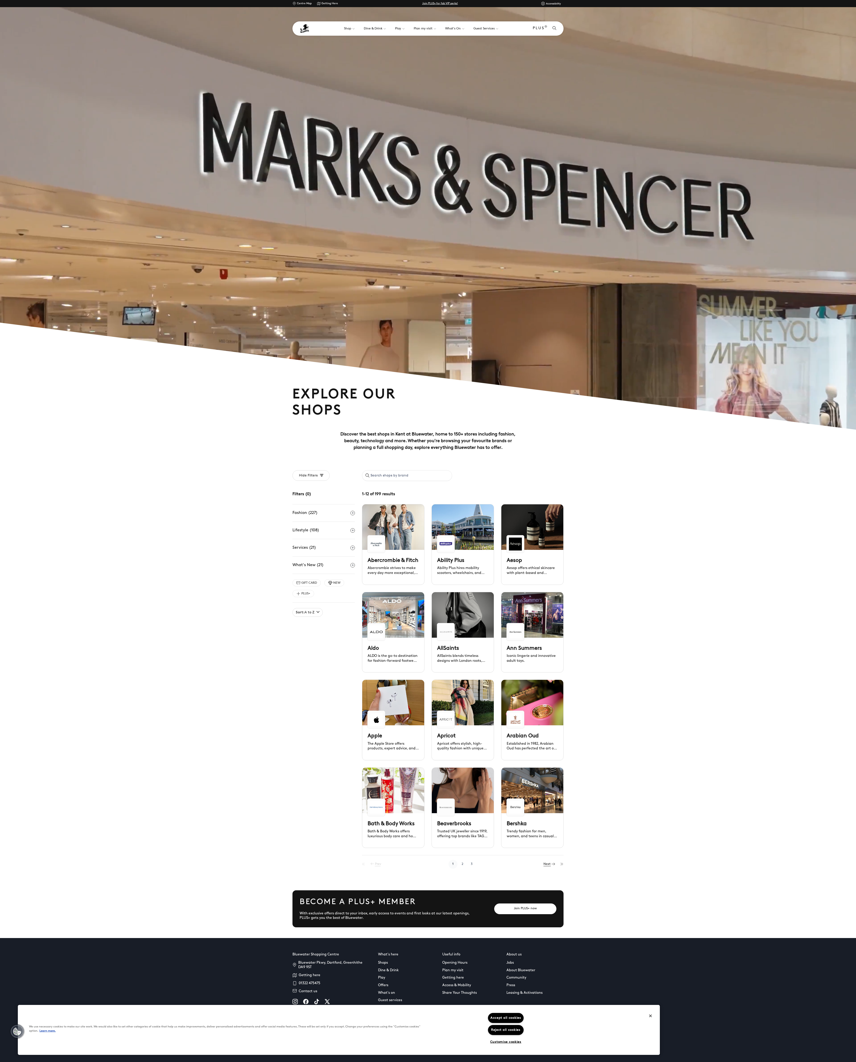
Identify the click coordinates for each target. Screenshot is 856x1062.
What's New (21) (308, 565)
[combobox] (407, 475)
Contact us (308, 991)
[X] (327, 1001)
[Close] (650, 1016)
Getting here (309, 975)
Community (516, 978)
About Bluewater (520, 970)
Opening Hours (454, 963)
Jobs (510, 963)
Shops (383, 963)
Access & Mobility (456, 985)
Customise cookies (505, 1042)
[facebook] (306, 1001)
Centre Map (304, 3)
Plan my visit (452, 970)
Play (381, 978)
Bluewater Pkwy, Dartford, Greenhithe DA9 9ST (330, 965)
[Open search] (554, 28)
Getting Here (329, 3)
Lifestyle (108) (305, 530)
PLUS (539, 28)
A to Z (305, 612)
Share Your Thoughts (459, 993)
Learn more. (47, 1030)
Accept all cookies (505, 1018)
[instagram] (295, 1001)
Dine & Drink (388, 970)
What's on (386, 993)
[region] (339, 1030)
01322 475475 (309, 983)
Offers (383, 985)
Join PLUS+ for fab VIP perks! (440, 3)
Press (510, 985)
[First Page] (363, 864)
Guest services (390, 1000)
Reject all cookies (506, 1030)
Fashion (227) (305, 513)
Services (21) (304, 548)
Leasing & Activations (524, 993)
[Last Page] (562, 864)
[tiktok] (316, 1001)
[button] (17, 1031)
